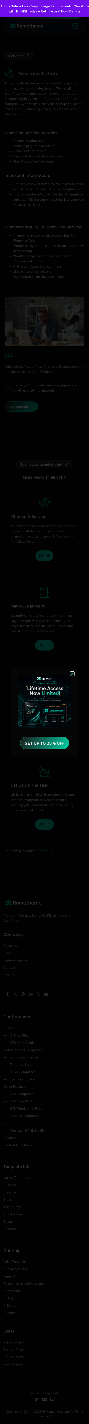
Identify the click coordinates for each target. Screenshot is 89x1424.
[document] (44, 712)
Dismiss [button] (75, 11)
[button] (72, 673)
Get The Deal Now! (54, 11)
